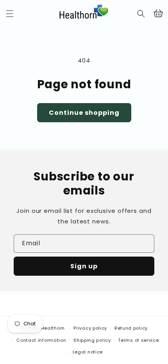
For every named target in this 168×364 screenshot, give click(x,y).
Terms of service (138, 340)
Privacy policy (90, 328)
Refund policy (131, 328)
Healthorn (53, 328)
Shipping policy (92, 340)
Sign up (84, 266)
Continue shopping (84, 112)
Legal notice (88, 352)
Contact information (41, 340)
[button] (9, 13)
